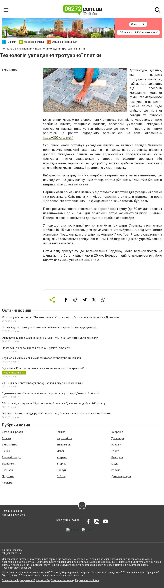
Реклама (7, 482)
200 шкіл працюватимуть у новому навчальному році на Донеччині (43, 383)
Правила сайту (41, 580)
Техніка (61, 431)
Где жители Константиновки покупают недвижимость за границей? (43, 368)
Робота (61, 476)
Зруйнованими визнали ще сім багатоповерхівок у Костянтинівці (41, 357)
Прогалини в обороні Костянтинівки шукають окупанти (36, 347)
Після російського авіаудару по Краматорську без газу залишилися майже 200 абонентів (56, 413)
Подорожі (8, 476)
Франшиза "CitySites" (14, 514)
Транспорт (117, 438)
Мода (114, 463)
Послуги (62, 470)
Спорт (115, 450)
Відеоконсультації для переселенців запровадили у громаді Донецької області (50, 393)
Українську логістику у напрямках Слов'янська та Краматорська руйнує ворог (50, 327)
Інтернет (62, 457)
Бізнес (6, 450)
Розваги (116, 444)
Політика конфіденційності (17, 580)
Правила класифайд (62, 580)
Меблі (60, 450)
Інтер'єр (61, 463)
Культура (117, 457)
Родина (115, 470)
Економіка (8, 463)
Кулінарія (7, 470)
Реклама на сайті (12, 510)
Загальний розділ (13, 431)
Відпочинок (64, 444)
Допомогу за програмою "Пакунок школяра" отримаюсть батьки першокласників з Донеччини (60, 317)
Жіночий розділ (11, 457)
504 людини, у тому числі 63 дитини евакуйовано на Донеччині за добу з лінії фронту (53, 403)
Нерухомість (64, 438)
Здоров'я (117, 431)
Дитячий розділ (121, 476)
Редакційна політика (87, 580)
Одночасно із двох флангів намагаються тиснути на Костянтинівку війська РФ (50, 337)
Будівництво (9, 444)
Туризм (6, 438)
